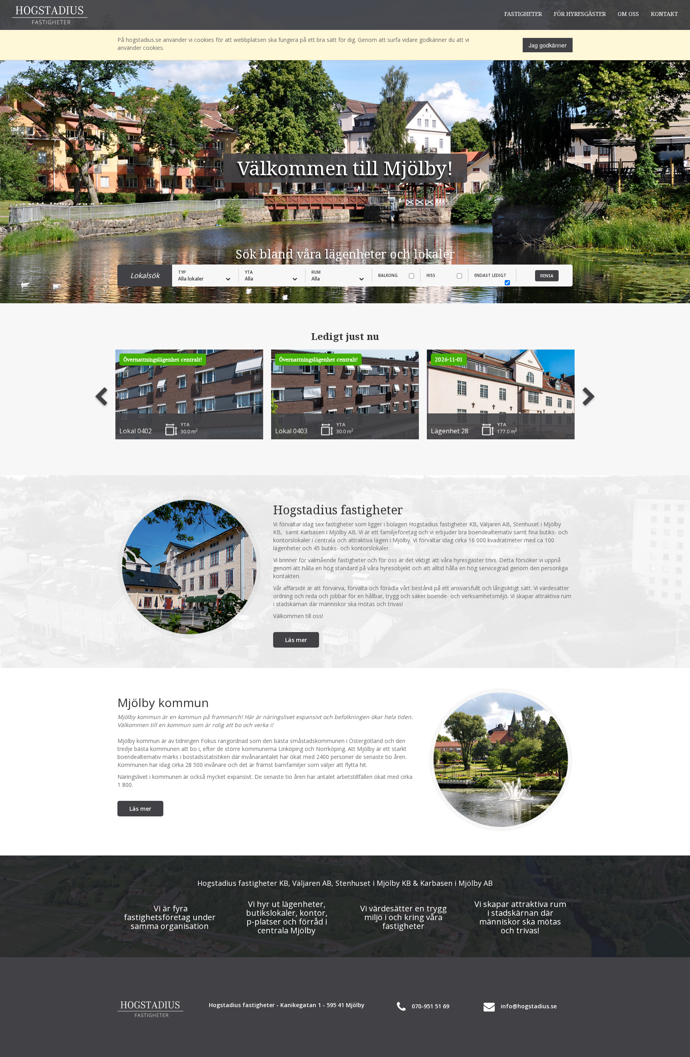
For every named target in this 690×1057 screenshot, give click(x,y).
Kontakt (664, 14)
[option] (189, 394)
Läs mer (296, 640)
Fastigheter (523, 14)
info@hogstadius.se (529, 1006)
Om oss (628, 14)
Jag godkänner (548, 45)
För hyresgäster (580, 14)
